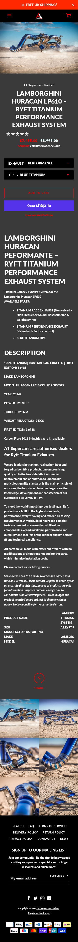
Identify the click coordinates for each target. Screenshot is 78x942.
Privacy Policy (21, 838)
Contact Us (46, 838)
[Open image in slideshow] (39, 48)
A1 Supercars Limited (48, 908)
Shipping (24, 146)
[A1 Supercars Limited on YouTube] (49, 898)
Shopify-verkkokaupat (39, 913)
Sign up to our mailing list (39, 850)
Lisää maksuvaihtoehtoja (39, 215)
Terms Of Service (52, 826)
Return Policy (54, 832)
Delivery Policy (25, 832)
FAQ (31, 826)
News (64, 838)
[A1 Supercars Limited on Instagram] (42, 898)
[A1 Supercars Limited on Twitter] (35, 898)
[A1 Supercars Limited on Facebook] (29, 898)
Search (18, 826)
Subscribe (57, 875)
